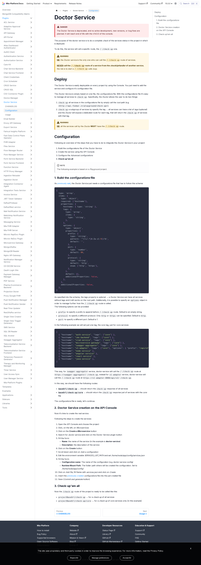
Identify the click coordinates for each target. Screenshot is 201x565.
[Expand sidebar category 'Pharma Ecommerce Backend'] (31, 286)
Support (142, 3)
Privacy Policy (157, 551)
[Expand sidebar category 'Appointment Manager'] (31, 41)
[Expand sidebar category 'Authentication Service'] (31, 56)
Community (155, 3)
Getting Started (33, 3)
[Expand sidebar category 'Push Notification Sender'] (31, 304)
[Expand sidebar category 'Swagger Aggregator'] (31, 340)
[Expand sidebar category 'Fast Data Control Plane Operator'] (31, 137)
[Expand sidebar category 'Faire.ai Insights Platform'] (31, 131)
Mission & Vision (77, 538)
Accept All (127, 558)
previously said (63, 183)
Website (73, 530)
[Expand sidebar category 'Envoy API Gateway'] (31, 123)
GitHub (105, 538)
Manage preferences (100, 558)
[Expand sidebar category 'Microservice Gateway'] (31, 243)
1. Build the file (167, 21)
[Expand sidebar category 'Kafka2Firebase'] (31, 203)
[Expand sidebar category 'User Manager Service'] (31, 378)
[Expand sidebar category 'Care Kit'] (31, 64)
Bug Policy (41, 534)
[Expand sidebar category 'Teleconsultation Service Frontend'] (31, 352)
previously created (75, 476)
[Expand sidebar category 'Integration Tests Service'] (31, 190)
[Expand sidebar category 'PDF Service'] (31, 281)
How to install (43, 530)
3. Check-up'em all (164, 34)
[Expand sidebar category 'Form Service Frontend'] (31, 163)
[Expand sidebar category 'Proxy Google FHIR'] (31, 296)
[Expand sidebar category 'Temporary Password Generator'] (31, 358)
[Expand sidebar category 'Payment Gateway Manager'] (31, 276)
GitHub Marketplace (111, 541)
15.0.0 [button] (167, 3)
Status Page (107, 530)
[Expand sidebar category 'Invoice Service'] (31, 194)
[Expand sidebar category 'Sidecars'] (31, 399)
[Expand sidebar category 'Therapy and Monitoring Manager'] (31, 365)
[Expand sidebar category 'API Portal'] (31, 37)
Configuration (160, 16)
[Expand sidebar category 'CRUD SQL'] (31, 89)
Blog (72, 541)
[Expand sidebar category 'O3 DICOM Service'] (31, 266)
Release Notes (75, 3)
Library (105, 534)
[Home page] (56, 10)
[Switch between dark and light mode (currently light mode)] (175, 3)
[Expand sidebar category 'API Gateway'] (31, 33)
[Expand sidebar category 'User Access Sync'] (31, 374)
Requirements (60, 3)
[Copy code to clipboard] (146, 190)
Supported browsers (46, 538)
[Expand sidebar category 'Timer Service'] (31, 370)
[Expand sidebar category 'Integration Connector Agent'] (31, 185)
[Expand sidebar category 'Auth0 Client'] (31, 52)
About (72, 534)
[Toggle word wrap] (142, 332)
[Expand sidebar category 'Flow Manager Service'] (31, 154)
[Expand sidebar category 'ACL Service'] (31, 22)
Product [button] (46, 3)
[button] (18, 47)
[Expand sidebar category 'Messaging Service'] (31, 222)
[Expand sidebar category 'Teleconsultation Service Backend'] (31, 345)
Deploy (157, 12)
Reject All (74, 558)
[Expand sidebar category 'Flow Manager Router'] (31, 150)
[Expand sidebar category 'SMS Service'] (31, 327)
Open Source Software (47, 541)
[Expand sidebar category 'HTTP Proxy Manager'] (31, 171)
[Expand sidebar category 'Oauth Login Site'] (31, 270)
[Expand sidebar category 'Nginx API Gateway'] (31, 255)
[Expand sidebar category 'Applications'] (31, 395)
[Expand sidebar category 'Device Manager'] (31, 98)
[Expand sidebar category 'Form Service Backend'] (31, 159)
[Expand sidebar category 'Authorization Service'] (31, 60)
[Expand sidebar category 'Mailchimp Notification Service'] (31, 217)
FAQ (137, 538)
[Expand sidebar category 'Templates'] (31, 387)
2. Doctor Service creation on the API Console (168, 28)
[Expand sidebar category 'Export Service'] (31, 127)
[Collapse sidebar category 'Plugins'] (31, 18)
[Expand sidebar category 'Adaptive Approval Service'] (31, 28)
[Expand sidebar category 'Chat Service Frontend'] (31, 73)
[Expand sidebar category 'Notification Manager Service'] (31, 261)
